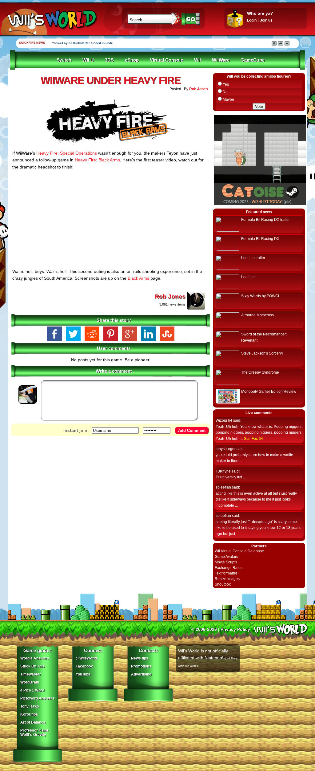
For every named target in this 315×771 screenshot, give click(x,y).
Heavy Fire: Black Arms (97, 159)
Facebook (84, 666)
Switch (64, 60)
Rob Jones (198, 89)
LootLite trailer (253, 258)
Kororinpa (29, 714)
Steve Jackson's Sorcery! (262, 353)
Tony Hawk (29, 706)
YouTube (83, 674)
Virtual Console (166, 60)
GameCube (253, 60)
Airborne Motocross (257, 315)
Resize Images (227, 579)
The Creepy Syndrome (260, 372)
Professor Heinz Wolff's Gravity (34, 732)
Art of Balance (33, 722)
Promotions (141, 666)
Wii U (88, 60)
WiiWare (220, 60)
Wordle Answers (34, 658)
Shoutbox (223, 584)
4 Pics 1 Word (32, 690)
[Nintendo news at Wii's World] (51, 19)
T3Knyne (223, 471)
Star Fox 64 (253, 438)
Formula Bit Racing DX (260, 239)
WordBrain (29, 682)
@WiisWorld (86, 658)
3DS (109, 60)
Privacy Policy (235, 629)
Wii (197, 60)
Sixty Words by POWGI (260, 296)
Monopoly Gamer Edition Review (268, 391)
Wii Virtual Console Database (239, 551)
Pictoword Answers (37, 698)
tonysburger (226, 449)
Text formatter (226, 573)
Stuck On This (32, 666)
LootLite (248, 277)
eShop (132, 60)
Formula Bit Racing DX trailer (265, 219)
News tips (139, 658)
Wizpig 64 (224, 420)
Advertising (141, 674)
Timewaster (30, 674)
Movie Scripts (226, 562)
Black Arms (138, 278)
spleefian (223, 487)
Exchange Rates (228, 568)
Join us (266, 20)
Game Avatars (226, 556)
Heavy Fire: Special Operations (66, 153)
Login (252, 20)
